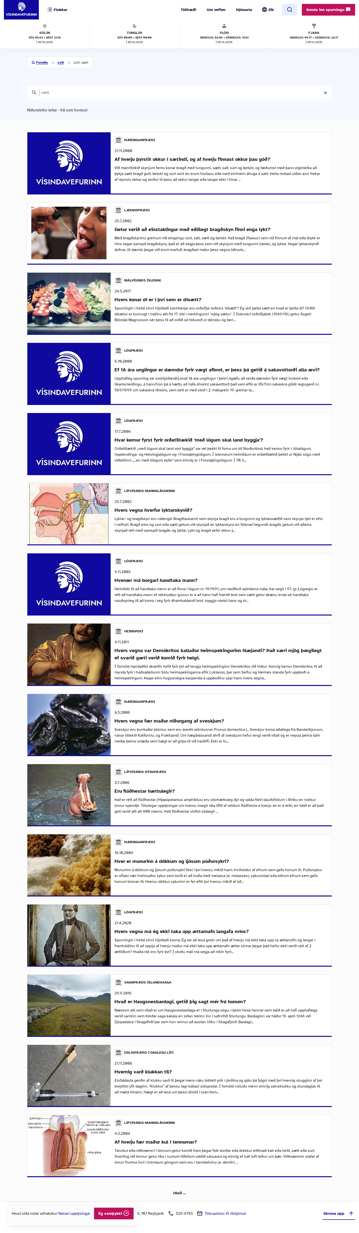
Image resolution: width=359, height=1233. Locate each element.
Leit (61, 62)
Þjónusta (244, 9)
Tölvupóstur (225, 1213)
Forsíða (42, 62)
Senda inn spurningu (326, 9)
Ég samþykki (110, 1213)
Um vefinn (216, 9)
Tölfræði (188, 9)
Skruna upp (333, 1213)
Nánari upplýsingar (74, 1213)
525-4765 (184, 1213)
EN (271, 9)
